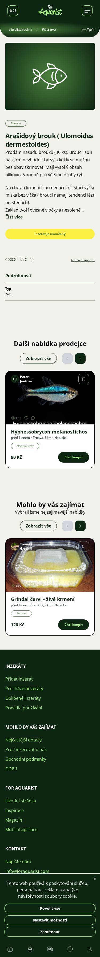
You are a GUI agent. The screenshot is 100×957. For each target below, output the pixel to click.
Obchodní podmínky (25, 759)
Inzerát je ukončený (50, 234)
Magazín (13, 820)
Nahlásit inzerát (83, 260)
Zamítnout (50, 931)
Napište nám (18, 862)
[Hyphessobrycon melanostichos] (50, 397)
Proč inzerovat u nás (26, 749)
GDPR (11, 769)
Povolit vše (50, 908)
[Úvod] (50, 10)
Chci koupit (74, 457)
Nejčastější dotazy (23, 740)
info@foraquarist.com (27, 871)
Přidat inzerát (19, 679)
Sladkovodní (20, 29)
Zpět (91, 29)
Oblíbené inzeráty (23, 698)
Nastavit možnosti (50, 920)
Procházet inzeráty (24, 689)
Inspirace (14, 810)
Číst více (14, 217)
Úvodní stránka (20, 801)
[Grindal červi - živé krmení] (50, 565)
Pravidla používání (23, 708)
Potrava (49, 29)
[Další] (80, 358)
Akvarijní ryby (25, 446)
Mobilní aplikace (21, 830)
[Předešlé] (67, 358)
